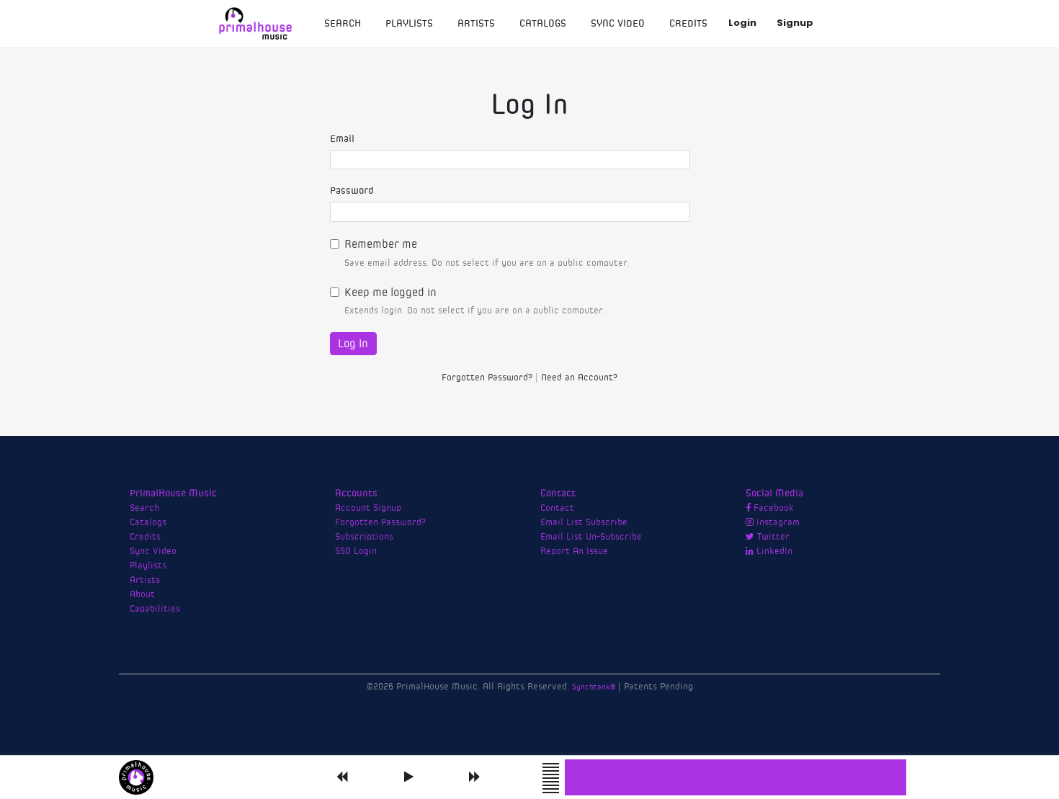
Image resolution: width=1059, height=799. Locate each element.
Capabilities (155, 608)
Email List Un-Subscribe (591, 536)
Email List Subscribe (583, 522)
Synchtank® (595, 687)
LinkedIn (773, 551)
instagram (777, 522)
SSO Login (356, 551)
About (142, 594)
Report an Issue (574, 551)
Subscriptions (364, 536)
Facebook (772, 508)
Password (352, 191)
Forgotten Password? (487, 378)
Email (342, 139)
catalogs (542, 24)
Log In (353, 343)
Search (342, 24)
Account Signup (368, 508)
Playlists (409, 24)
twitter (772, 536)
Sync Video (618, 24)
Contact (557, 508)
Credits (688, 24)
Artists (476, 24)
